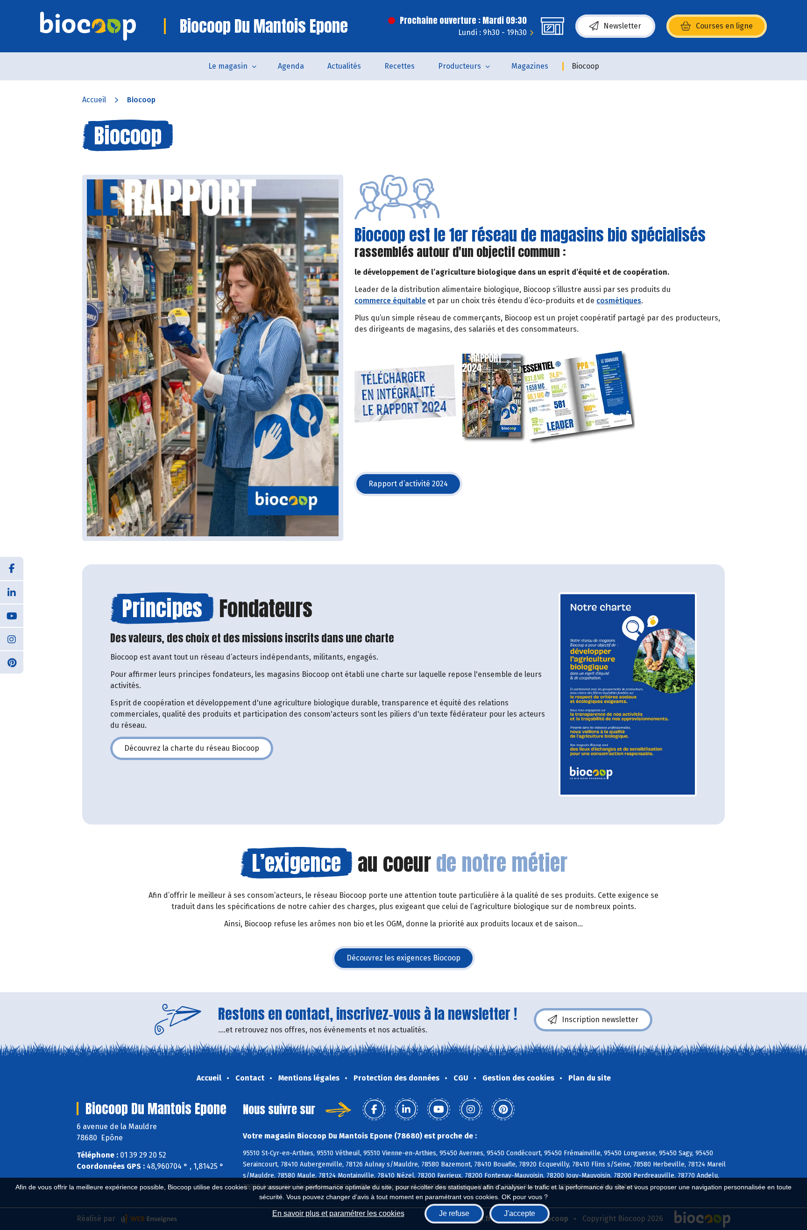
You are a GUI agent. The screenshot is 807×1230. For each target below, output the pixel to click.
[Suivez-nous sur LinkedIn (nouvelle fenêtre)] (11, 592)
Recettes (399, 66)
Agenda (291, 66)
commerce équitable (390, 300)
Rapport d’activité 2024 (415, 486)
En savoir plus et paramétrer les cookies (338, 1213)
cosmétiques (618, 300)
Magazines (529, 66)
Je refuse (454, 1213)
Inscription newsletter (600, 1019)
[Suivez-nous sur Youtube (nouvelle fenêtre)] (11, 615)
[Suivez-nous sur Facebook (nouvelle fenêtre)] (11, 568)
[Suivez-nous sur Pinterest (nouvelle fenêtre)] (11, 662)
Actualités (344, 66)
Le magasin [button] (228, 66)
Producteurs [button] (459, 66)
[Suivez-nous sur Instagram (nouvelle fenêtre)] (11, 638)
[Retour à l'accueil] (88, 26)
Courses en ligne (724, 25)
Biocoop (585, 66)
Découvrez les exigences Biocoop (410, 960)
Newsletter (622, 25)
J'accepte (519, 1213)
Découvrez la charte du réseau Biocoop (198, 751)
